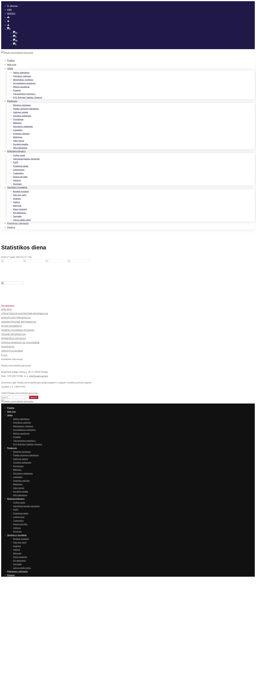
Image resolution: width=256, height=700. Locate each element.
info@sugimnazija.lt (38, 376)
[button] (128, 305)
